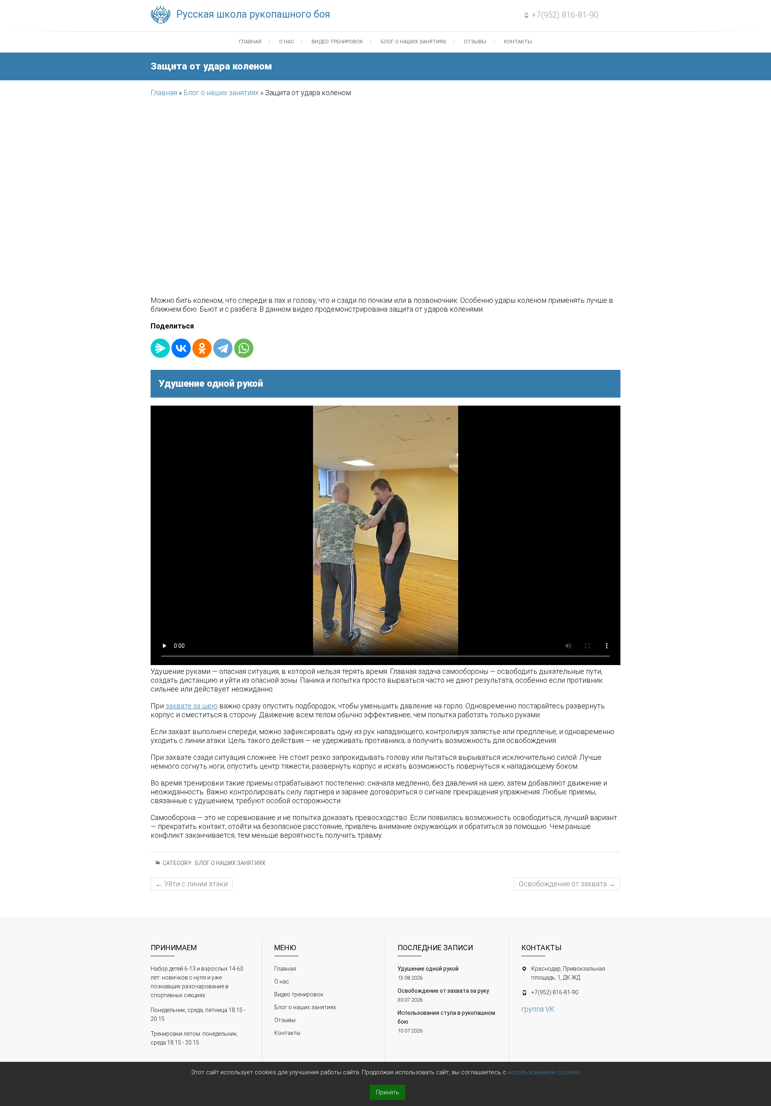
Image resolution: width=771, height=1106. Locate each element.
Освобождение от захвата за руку (443, 991)
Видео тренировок (337, 42)
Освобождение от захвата (567, 883)
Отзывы (475, 42)
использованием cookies (543, 1072)
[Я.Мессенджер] (160, 348)
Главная (250, 42)
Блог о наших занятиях (413, 42)
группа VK (538, 1009)
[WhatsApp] (243, 348)
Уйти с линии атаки (191, 883)
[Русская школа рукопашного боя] (163, 15)
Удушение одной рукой (428, 968)
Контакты (518, 42)
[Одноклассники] (202, 348)
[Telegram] (223, 348)
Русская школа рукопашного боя (253, 14)
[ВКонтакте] (181, 348)
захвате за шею (191, 706)
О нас (286, 42)
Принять (387, 1092)
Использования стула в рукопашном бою (446, 1017)
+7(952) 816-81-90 (565, 15)
